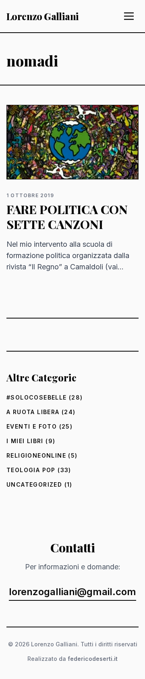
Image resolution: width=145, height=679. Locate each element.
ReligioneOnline (36, 455)
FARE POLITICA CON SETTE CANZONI (67, 217)
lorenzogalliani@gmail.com (72, 592)
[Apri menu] (129, 16)
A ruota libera (33, 411)
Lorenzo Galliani (42, 16)
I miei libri (25, 440)
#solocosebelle (36, 397)
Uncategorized (34, 484)
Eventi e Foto (31, 426)
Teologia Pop (31, 470)
